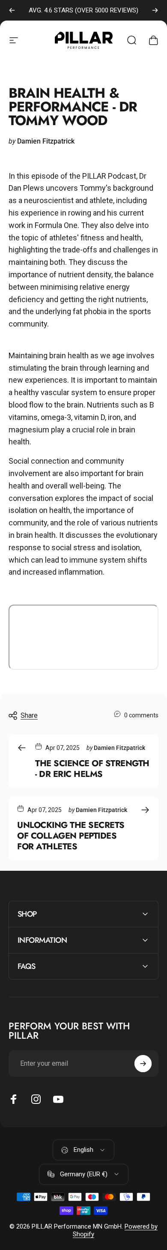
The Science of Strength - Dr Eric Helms (92, 768)
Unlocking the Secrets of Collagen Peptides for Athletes (71, 836)
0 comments (141, 715)
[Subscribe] (143, 1063)
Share (29, 715)
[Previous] (12, 10)
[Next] (155, 10)
